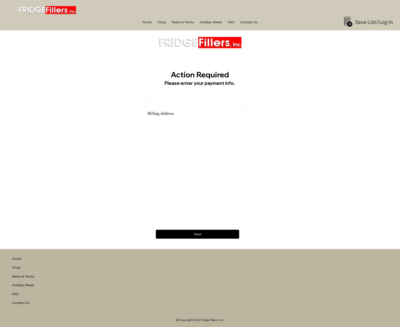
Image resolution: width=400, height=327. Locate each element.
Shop (16, 267)
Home (16, 259)
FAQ (15, 294)
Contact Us (21, 303)
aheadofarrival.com (248, 326)
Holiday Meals (23, 285)
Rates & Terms (23, 276)
